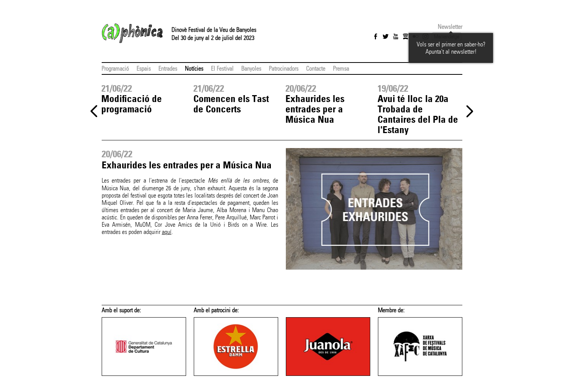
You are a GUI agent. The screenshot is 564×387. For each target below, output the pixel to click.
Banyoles (251, 68)
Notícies (194, 68)
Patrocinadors (283, 68)
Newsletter (450, 26)
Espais (144, 68)
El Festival (222, 68)
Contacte (315, 68)
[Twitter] (385, 36)
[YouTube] (395, 36)
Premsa (341, 68)
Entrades (167, 68)
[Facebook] (375, 36)
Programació (115, 68)
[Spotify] (405, 36)
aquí (167, 231)
